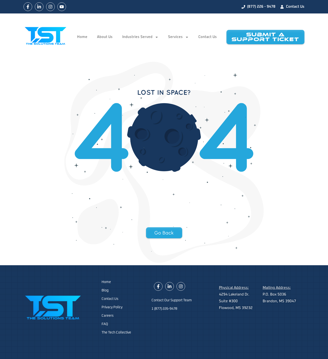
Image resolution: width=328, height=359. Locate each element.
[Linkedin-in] (39, 6)
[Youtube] (61, 6)
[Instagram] (50, 6)
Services (175, 37)
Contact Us (207, 37)
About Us (105, 37)
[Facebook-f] (28, 6)
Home (82, 37)
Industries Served (137, 37)
